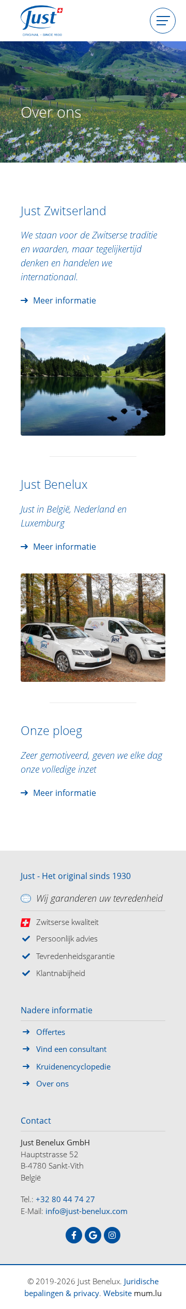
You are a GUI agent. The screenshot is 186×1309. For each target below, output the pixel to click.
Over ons (52, 1083)
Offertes (50, 1032)
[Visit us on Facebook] (74, 1235)
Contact (36, 1121)
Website (117, 1293)
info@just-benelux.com (86, 1211)
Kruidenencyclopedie (73, 1066)
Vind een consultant (71, 1049)
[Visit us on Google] (93, 1235)
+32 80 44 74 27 (65, 1199)
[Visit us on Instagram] (112, 1235)
